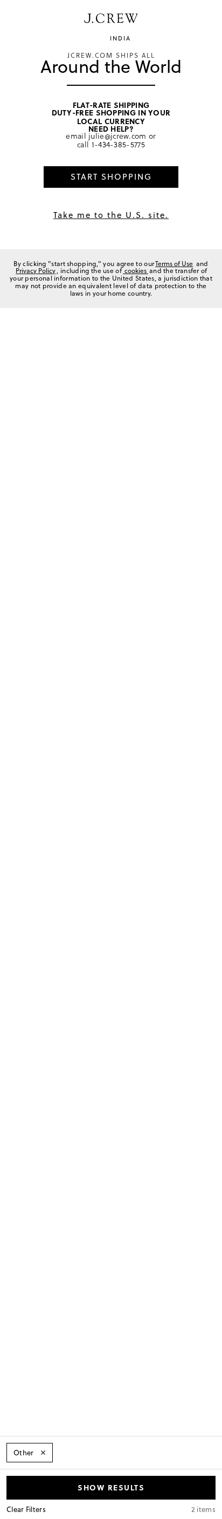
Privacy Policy (36, 270)
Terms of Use (174, 263)
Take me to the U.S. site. (111, 215)
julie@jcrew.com (117, 135)
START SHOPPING (111, 176)
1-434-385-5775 (118, 144)
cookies (135, 270)
